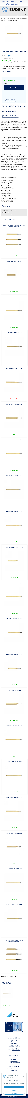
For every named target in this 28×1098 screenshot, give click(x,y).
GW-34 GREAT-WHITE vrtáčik (14, 583)
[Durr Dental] (13, 1014)
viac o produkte (6, 71)
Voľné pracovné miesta (14, 1062)
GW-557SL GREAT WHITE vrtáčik (14, 726)
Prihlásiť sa (14, 88)
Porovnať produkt (10, 99)
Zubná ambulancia (11, 18)
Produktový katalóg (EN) (9, 115)
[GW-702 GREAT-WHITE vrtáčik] (14, 34)
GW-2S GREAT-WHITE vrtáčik (14, 654)
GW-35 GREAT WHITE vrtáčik (14, 690)
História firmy (14, 1059)
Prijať (14, 1087)
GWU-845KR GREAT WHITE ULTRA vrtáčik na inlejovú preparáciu (14, 226)
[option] (13, 1014)
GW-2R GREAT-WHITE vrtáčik (14, 761)
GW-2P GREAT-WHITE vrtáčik (14, 511)
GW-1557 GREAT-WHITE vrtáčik (14, 904)
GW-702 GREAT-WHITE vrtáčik (7, 982)
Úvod (3, 18)
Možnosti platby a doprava (14, 1069)
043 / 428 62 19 (15, 1045)
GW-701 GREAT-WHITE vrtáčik (14, 332)
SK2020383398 (16, 1050)
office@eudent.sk (16, 1046)
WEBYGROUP (17, 1096)
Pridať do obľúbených (11, 101)
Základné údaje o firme (14, 1057)
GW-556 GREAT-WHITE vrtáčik (14, 368)
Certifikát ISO (14, 1061)
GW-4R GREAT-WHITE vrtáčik (14, 797)
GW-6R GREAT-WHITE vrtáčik (14, 833)
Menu (4, 15)
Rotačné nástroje (21, 18)
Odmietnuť (14, 1093)
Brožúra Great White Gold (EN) (11, 117)
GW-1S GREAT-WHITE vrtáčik (14, 618)
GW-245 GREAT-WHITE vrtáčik (14, 440)
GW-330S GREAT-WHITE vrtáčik (14, 547)
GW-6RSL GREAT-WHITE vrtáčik (14, 869)
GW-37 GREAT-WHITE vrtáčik (14, 404)
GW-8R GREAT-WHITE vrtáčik (14, 475)
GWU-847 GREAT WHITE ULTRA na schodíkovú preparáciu (14, 941)
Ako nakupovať (14, 1070)
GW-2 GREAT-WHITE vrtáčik (14, 261)
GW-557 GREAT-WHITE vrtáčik (14, 297)
